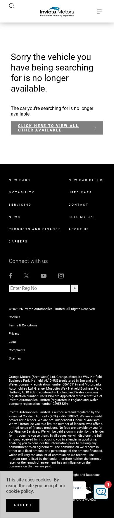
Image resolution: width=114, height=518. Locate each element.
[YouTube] (43, 275)
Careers (18, 241)
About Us (79, 229)
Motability (21, 192)
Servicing (20, 204)
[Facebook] (10, 275)
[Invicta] (57, 11)
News (14, 216)
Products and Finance (35, 229)
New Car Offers (87, 180)
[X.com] (26, 275)
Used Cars (80, 192)
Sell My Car (82, 216)
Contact (79, 204)
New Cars (19, 180)
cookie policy (19, 491)
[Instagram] (61, 275)
